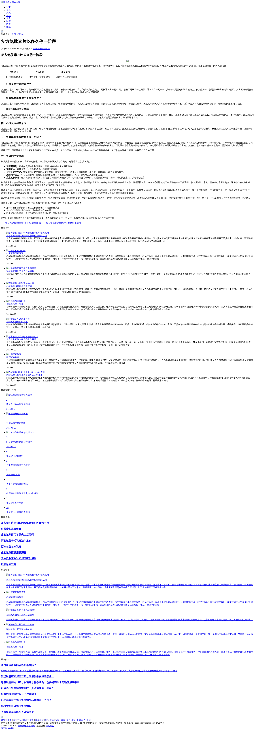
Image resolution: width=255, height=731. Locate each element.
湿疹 (88, 720)
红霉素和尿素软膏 (14, 253)
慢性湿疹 (71, 720)
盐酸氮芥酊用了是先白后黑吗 (20, 271)
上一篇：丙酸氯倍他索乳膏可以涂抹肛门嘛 (21, 223)
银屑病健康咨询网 (41, 48)
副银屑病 (49, 720)
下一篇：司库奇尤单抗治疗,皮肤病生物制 (61, 223)
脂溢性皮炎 (28, 720)
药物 (20, 34)
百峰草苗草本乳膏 (14, 304)
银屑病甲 (80, 720)
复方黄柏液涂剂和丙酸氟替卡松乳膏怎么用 (26, 235)
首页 (14, 34)
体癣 (63, 720)
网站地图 (50, 726)
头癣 (57, 720)
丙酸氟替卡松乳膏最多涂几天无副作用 (24, 375)
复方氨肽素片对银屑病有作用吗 (21, 339)
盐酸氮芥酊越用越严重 (17, 322)
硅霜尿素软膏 (12, 357)
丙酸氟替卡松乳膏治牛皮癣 (19, 286)
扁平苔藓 (17, 720)
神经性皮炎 (6, 720)
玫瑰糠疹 (39, 720)
